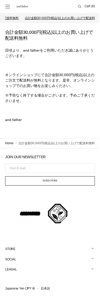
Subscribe (48, 187)
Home (9, 143)
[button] (7, 6)
